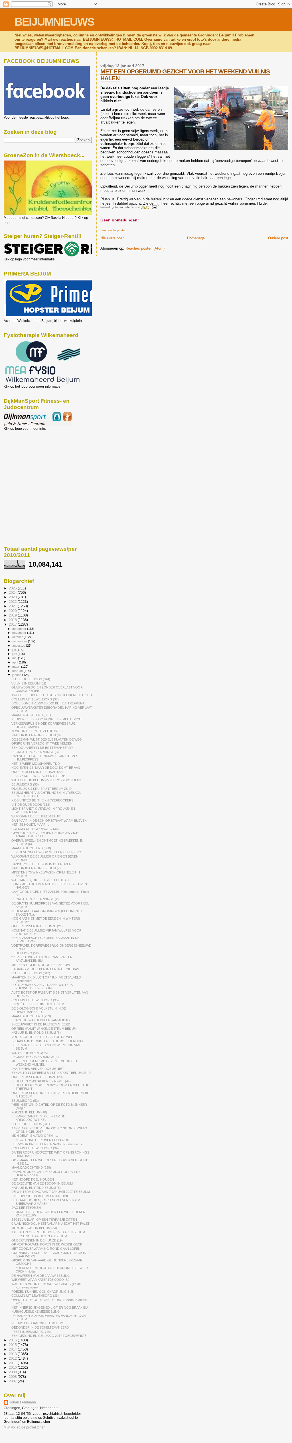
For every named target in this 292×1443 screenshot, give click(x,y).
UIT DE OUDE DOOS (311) (30, 1124)
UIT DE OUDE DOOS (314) (30, 679)
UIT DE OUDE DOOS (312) (30, 973)
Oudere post (278, 238)
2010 (13, 1367)
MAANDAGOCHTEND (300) (31, 848)
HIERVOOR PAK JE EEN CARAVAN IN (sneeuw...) (46, 1144)
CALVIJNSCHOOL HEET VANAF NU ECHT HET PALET (50, 1223)
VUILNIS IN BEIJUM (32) (28, 683)
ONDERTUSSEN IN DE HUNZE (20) (37, 1077)
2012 (13, 1358)
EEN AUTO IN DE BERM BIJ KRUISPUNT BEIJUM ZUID (51, 1072)
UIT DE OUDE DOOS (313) (30, 804)
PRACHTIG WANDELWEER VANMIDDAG (40, 1020)
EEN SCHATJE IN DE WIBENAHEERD (38, 776)
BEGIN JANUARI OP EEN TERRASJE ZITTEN (44, 1219)
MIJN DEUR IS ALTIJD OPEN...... (34, 1135)
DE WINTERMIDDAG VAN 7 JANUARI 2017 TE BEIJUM (50, 1191)
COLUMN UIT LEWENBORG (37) (35, 699)
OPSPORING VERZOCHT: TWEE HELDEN (41, 743)
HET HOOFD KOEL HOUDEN (32, 1179)
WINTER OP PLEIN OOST (30, 1052)
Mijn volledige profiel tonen (25, 1427)
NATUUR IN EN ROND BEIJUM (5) (36, 1187)
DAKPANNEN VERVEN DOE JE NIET (37, 1068)
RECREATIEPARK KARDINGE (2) (35, 899)
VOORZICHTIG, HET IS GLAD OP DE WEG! (42, 1037)
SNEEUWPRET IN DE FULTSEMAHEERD (40, 1024)
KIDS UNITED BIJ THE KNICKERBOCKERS (42, 800)
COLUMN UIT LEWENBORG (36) (35, 829)
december (19, 628)
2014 (13, 1349)
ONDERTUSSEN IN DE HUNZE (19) (37, 1240)
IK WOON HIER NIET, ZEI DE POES (36, 731)
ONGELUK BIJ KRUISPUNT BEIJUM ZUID (41, 788)
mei (15, 658)
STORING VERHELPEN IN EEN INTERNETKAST (46, 969)
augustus (19, 645)
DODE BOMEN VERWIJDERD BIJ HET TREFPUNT (47, 703)
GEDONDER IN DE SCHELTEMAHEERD (40, 1327)
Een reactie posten (113, 230)
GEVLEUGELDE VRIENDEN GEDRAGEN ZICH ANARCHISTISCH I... (44, 834)
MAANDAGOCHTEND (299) (31, 1016)
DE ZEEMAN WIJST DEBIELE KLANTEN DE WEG (46, 739)
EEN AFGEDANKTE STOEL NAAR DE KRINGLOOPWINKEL (38, 1118)
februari (18, 671)
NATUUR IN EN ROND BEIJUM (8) (36, 735)
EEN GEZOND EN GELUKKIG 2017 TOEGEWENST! (48, 1335)
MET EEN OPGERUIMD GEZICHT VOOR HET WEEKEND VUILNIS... (44, 1062)
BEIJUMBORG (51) (25, 1100)
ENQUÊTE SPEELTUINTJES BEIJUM (37, 1004)
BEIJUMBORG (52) (25, 953)
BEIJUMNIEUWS (54, 22)
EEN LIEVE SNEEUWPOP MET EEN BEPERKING (46, 852)
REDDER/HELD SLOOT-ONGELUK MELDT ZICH (46, 719)
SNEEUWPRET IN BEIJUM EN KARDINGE (41, 1196)
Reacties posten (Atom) (145, 248)
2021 (13, 606)
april (15, 662)
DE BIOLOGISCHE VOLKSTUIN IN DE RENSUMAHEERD (38, 1010)
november (19, 632)
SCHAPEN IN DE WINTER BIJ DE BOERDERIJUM (47, 1041)
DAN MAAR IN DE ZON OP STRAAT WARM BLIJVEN (49, 820)
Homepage (196, 238)
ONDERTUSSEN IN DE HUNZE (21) (37, 926)
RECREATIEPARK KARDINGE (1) (35, 1056)
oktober (18, 637)
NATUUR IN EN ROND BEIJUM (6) (36, 1032)
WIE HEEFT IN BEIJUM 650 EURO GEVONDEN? (46, 780)
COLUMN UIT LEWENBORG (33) (35, 1295)
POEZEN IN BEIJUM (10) (29, 1112)
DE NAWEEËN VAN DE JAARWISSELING (40, 1275)
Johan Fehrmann (22, 1402)
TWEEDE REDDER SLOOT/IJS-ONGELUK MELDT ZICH (51, 695)
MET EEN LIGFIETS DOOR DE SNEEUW (40, 965)
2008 (13, 1376)
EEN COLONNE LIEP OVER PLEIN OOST (41, 1140)
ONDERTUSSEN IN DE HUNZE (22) (37, 772)
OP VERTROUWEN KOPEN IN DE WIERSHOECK (46, 1244)
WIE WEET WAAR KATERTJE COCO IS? (40, 1279)
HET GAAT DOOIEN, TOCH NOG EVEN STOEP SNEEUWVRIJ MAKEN (45, 1202)
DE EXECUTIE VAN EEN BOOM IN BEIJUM (42, 1183)
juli (14, 649)
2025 (13, 588)
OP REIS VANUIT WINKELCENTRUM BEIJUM (43, 1028)
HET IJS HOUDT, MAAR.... (30, 824)
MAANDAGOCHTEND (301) (31, 715)
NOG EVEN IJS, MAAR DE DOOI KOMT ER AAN (45, 767)
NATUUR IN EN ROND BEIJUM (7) (36, 868)
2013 (13, 1354)
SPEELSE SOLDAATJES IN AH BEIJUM (39, 1236)
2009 (13, 1372)
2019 (13, 615)
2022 (13, 601)
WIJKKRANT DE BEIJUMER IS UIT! (36, 816)
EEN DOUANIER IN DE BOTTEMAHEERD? (42, 747)
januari (17, 675)
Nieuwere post (112, 238)
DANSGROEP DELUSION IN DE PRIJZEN (41, 864)
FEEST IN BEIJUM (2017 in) (31, 1331)
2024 (13, 592)
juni (15, 653)
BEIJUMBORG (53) (25, 784)
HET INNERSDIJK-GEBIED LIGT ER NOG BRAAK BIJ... (50, 1307)
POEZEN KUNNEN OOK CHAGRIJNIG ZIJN (42, 1291)
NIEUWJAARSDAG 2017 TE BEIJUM (37, 1323)
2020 (13, 610)
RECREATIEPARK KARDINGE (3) (35, 752)
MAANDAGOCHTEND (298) (31, 1167)
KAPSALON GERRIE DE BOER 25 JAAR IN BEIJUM (48, 1232)
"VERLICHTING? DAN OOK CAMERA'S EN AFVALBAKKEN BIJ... (41, 958)
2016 (13, 1340)
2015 (13, 1345)
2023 (13, 597)
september (20, 641)
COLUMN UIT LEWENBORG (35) (35, 1000)
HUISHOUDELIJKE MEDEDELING (35, 1311)
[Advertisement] (29, 461)
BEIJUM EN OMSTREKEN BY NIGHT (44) (41, 1081)
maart (16, 666)
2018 (13, 620)
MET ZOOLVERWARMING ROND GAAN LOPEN (45, 1248)
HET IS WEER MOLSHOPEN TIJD (35, 763)
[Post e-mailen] (153, 207)
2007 (13, 1381)
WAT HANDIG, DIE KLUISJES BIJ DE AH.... (41, 880)
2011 (13, 1363)
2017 (13, 624)
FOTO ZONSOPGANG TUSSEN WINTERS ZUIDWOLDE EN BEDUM (42, 986)
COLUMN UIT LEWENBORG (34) (35, 1148)
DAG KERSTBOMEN (26, 1207)
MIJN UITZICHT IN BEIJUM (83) (34, 1228)
